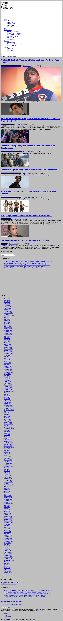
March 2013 (7, 550)
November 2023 (8, 350)
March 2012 (7, 569)
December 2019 (8, 424)
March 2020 (7, 419)
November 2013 (8, 538)
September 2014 (9, 522)
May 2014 (7, 529)
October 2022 (8, 371)
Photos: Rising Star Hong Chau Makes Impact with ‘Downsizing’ (29, 170)
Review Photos (11, 45)
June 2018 (7, 452)
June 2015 (7, 508)
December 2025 (8, 311)
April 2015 (7, 511)
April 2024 (7, 342)
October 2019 (8, 427)
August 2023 (7, 355)
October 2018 (8, 446)
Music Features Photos (14, 33)
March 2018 (7, 457)
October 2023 (8, 352)
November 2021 (8, 388)
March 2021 (7, 400)
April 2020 (7, 418)
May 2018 (7, 453)
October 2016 (8, 483)
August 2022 (7, 374)
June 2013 (7, 546)
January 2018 (8, 460)
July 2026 (7, 300)
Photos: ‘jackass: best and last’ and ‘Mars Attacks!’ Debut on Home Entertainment (27, 265)
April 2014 (7, 530)
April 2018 (7, 455)
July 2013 (7, 544)
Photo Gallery (8, 30)
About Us (6, 615)
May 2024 (7, 341)
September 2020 (9, 410)
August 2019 (7, 430)
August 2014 (7, 524)
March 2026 (7, 306)
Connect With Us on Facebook (11, 601)
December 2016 (8, 480)
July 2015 (7, 507)
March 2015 (7, 513)
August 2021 (7, 392)
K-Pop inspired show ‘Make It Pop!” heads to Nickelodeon (26, 215)
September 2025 (9, 316)
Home (5, 19)
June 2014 (7, 527)
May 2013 (7, 547)
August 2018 (7, 449)
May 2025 (7, 322)
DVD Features (11, 25)
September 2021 (9, 391)
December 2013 (8, 536)
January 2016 (8, 497)
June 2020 (7, 414)
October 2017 (8, 464)
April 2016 (7, 493)
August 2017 (7, 468)
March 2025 (7, 325)
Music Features (11, 23)
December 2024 (8, 330)
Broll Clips (10, 50)
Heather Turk (26, 151)
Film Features (11, 22)
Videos (6, 47)
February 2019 (8, 439)
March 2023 (7, 363)
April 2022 (7, 380)
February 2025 (8, 327)
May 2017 (7, 472)
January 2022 (8, 385)
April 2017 (7, 474)
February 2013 (8, 552)
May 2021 (7, 397)
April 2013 (7, 549)
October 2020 (8, 408)
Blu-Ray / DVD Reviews (14, 44)
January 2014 (8, 535)
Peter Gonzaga (27, 66)
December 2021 (8, 386)
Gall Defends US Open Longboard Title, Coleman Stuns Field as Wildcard (25, 268)
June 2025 (7, 320)
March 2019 (7, 438)
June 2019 (7, 433)
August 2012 (7, 561)
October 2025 (8, 314)
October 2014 (8, 521)
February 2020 (8, 421)
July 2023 (7, 356)
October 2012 (8, 558)
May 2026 (7, 303)
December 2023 (8, 349)
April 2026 (7, 305)
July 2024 (7, 338)
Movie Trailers (8, 52)
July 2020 (7, 413)
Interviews (10, 48)
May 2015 (7, 510)
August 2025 (7, 317)
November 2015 (8, 500)
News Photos (11, 38)
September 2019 (9, 428)
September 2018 (9, 447)
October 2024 (8, 333)
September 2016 (9, 485)
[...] (51, 102)
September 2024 (9, 335)
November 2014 (8, 519)
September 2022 (9, 372)
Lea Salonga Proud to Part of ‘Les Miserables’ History (25, 240)
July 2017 (7, 469)
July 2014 (7, 525)
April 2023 (7, 361)
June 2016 (7, 489)
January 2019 (8, 441)
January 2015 (8, 516)
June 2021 (7, 396)
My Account (7, 616)
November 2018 (8, 444)
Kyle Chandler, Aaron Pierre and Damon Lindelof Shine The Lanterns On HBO (25, 263)
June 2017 (7, 471)
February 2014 (8, 533)
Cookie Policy (39, 610)
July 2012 (7, 563)
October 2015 (8, 502)
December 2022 (8, 367)
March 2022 (7, 382)
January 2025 (8, 328)
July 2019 (7, 432)
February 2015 (8, 515)
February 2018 (8, 458)
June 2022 (7, 377)
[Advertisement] (30, 13)
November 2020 (8, 407)
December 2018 (8, 443)
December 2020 (8, 405)
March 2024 (7, 344)
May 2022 (7, 378)
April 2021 (7, 399)
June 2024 (7, 339)
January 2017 (8, 479)
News (5, 28)
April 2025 (7, 324)
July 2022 (7, 375)
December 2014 (8, 518)
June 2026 (7, 302)
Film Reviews (11, 42)
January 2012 (8, 572)
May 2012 (7, 566)
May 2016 (7, 491)
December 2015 (8, 499)
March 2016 (7, 494)
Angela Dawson (20, 124)
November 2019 (8, 425)
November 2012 (8, 557)
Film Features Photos (13, 31)
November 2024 (8, 331)
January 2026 (8, 310)
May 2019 (7, 435)
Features (6, 20)
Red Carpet (10, 39)
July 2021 (7, 394)
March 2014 (7, 532)
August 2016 (7, 486)
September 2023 (9, 353)
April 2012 (7, 568)
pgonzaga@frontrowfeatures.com (10, 582)
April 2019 (7, 436)
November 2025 (8, 313)
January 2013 (8, 554)
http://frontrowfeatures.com (8, 584)
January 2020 (8, 422)
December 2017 (8, 461)
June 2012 (7, 565)
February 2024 (8, 346)
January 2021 (8, 403)
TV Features (10, 27)
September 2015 (9, 504)
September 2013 (9, 541)
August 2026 (7, 299)
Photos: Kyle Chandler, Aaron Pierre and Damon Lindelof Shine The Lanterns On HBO (28, 262)
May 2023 (7, 360)
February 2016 (8, 496)
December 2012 (8, 555)
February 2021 (8, 402)
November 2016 (8, 482)
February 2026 (8, 308)
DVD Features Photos (13, 34)
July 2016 (7, 488)
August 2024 (7, 336)
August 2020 (7, 411)
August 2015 (7, 505)
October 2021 (8, 389)
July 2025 (7, 319)
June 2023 (7, 358)
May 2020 (7, 416)
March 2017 (7, 475)
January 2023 (8, 366)
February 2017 (8, 477)
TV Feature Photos (12, 36)
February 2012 (8, 571)
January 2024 (8, 347)
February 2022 (8, 383)
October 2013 (8, 540)
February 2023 (8, 364)
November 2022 (8, 369)
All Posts (7, 56)
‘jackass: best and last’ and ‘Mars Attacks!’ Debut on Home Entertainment (25, 266)
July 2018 (7, 450)
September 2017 (9, 466)
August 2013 (7, 543)
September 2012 (9, 560)
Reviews (6, 41)
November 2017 (8, 463)
